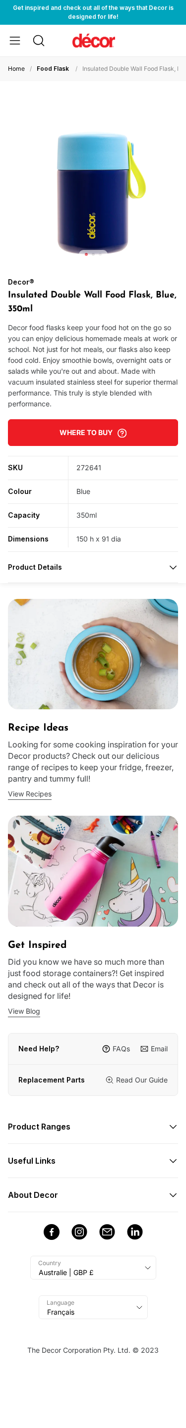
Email (159, 1048)
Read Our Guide (142, 1080)
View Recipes (30, 793)
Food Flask (53, 68)
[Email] (107, 1232)
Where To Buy (86, 432)
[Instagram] (79, 1232)
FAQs (121, 1048)
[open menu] (15, 41)
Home (16, 68)
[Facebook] (52, 1232)
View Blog (24, 1011)
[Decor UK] (93, 40)
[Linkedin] (135, 1232)
